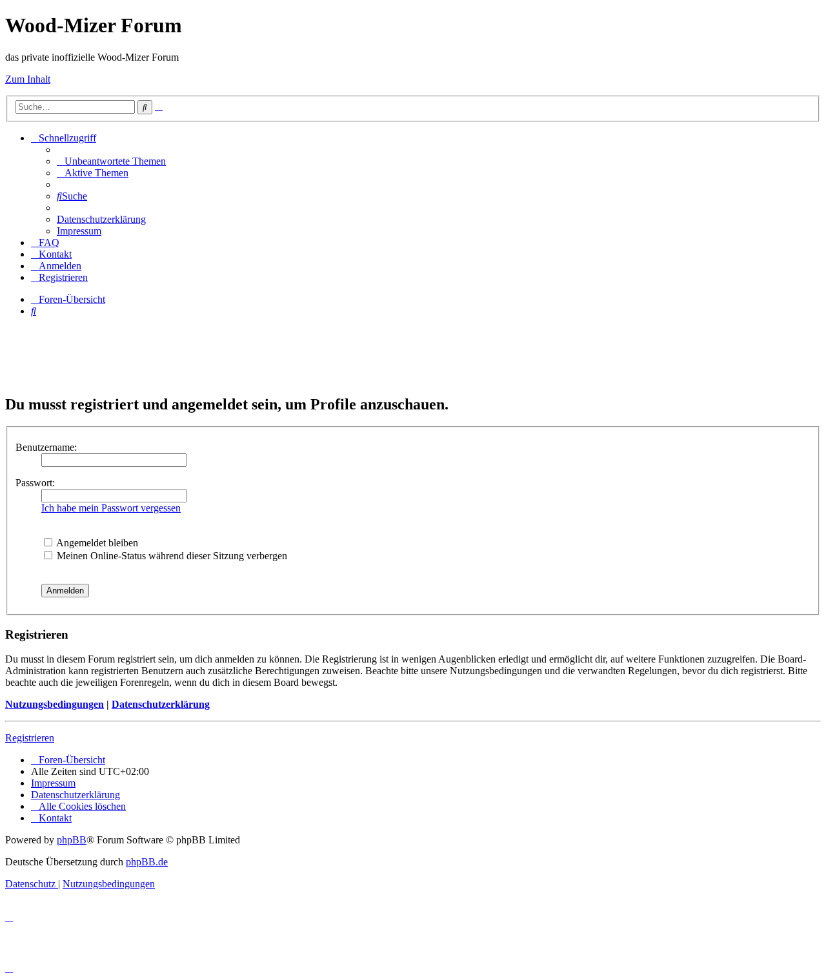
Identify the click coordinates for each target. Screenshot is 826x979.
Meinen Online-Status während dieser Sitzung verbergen (170, 555)
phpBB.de (147, 861)
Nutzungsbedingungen (54, 704)
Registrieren (29, 737)
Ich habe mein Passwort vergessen (111, 507)
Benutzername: (46, 447)
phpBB (71, 839)
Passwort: (35, 482)
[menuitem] (111, 161)
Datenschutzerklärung (161, 704)
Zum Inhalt (27, 79)
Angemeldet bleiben (96, 542)
